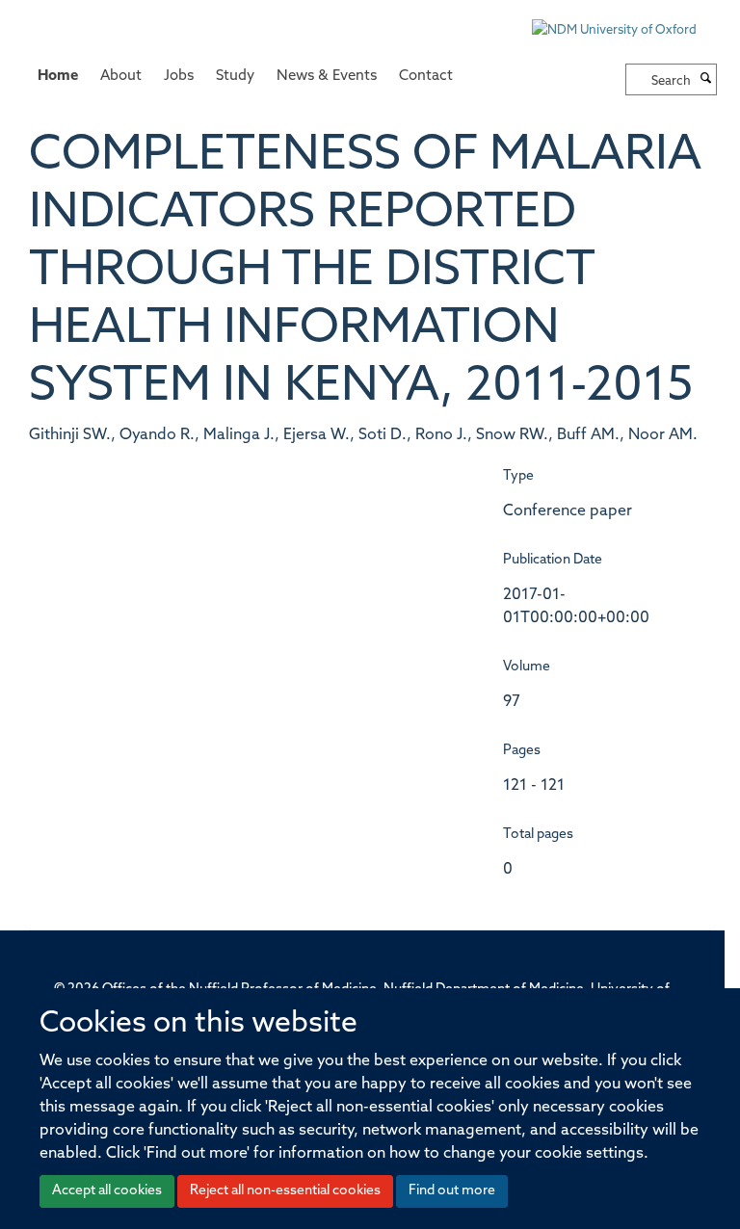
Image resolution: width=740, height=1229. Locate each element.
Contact (426, 76)
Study (235, 76)
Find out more (452, 1191)
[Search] (706, 80)
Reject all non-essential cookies (285, 1191)
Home (58, 76)
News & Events (327, 76)
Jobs (179, 76)
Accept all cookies (107, 1191)
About (121, 76)
